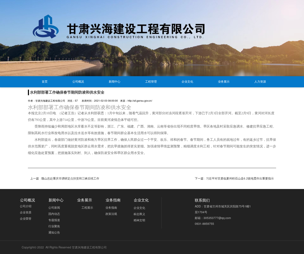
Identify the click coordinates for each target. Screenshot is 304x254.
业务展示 (224, 81)
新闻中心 (114, 81)
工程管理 (151, 81)
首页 (45, 81)
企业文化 (187, 81)
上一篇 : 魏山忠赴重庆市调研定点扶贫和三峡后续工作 (64, 178)
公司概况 (78, 81)
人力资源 (260, 81)
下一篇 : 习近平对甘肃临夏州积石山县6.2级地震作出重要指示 (234, 178)
